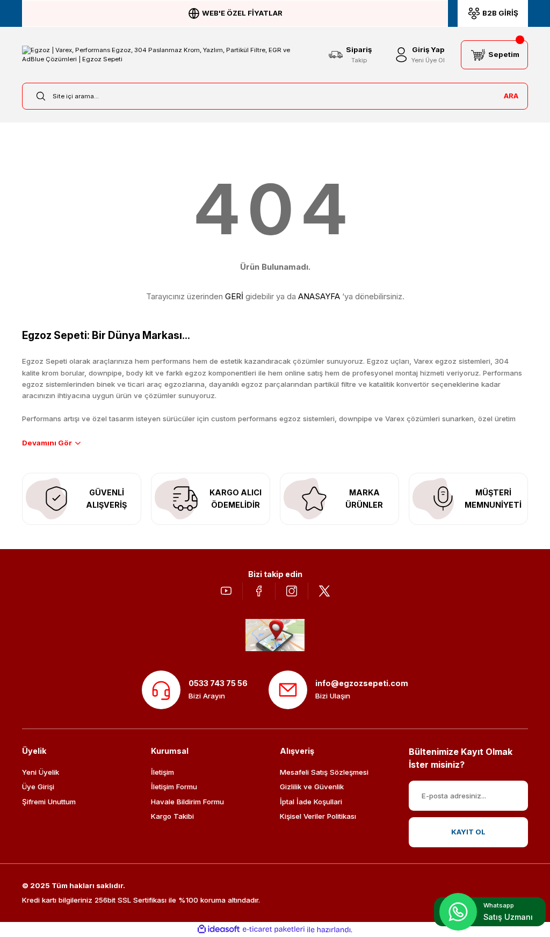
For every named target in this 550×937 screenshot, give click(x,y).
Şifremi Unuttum (49, 801)
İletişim (162, 772)
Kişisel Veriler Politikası (318, 816)
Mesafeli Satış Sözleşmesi (324, 772)
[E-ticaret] (273, 929)
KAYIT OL (468, 831)
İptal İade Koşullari (311, 801)
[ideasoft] (218, 929)
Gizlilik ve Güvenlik (312, 786)
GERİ (234, 296)
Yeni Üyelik (40, 772)
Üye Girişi (38, 786)
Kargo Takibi (172, 816)
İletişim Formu (174, 786)
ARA (511, 95)
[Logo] (167, 55)
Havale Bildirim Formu (187, 801)
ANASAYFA (319, 296)
